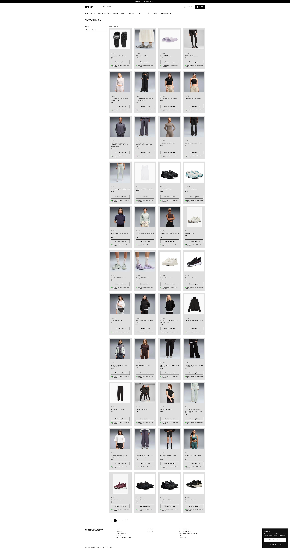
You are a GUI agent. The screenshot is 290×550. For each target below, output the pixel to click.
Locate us (150, 531)
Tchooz (97, 547)
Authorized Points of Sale (123, 537)
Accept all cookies (275, 540)
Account (189, 7)
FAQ (180, 535)
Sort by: (87, 26)
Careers (118, 535)
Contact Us (182, 537)
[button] (200, 7)
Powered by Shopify (106, 547)
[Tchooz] (89, 7)
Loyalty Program (121, 533)
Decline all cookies (275, 544)
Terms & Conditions (185, 531)
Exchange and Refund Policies (188, 533)
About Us (119, 531)
